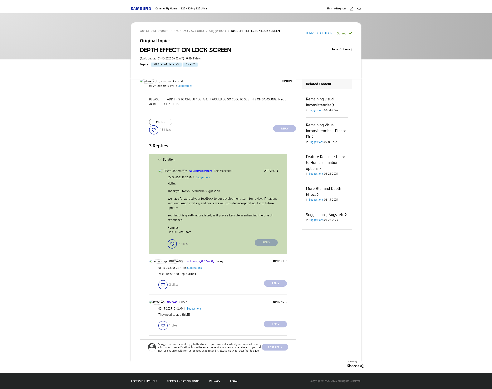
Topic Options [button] (341, 49)
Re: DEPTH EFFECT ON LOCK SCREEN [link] (255, 31)
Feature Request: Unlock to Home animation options (326, 162)
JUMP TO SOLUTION (319, 33)
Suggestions (217, 31)
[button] (289, 81)
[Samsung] (141, 8)
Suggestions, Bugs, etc (325, 214)
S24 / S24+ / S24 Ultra (189, 31)
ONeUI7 (190, 64)
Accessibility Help (144, 381)
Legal (234, 381)
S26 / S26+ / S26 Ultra (194, 8)
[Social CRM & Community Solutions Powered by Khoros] (355, 365)
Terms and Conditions (183, 381)
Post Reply (275, 347)
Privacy (214, 381)
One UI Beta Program (154, 31)
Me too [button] (160, 122)
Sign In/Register (336, 8)
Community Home (166, 8)
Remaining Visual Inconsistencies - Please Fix (326, 131)
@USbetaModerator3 (166, 64)
